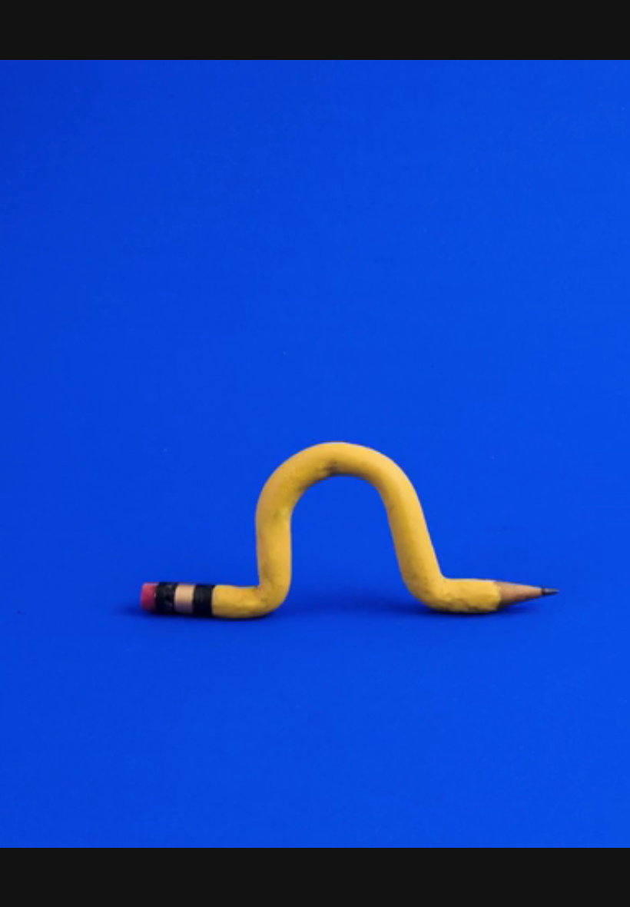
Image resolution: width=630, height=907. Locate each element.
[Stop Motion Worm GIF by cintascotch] (315, 453)
